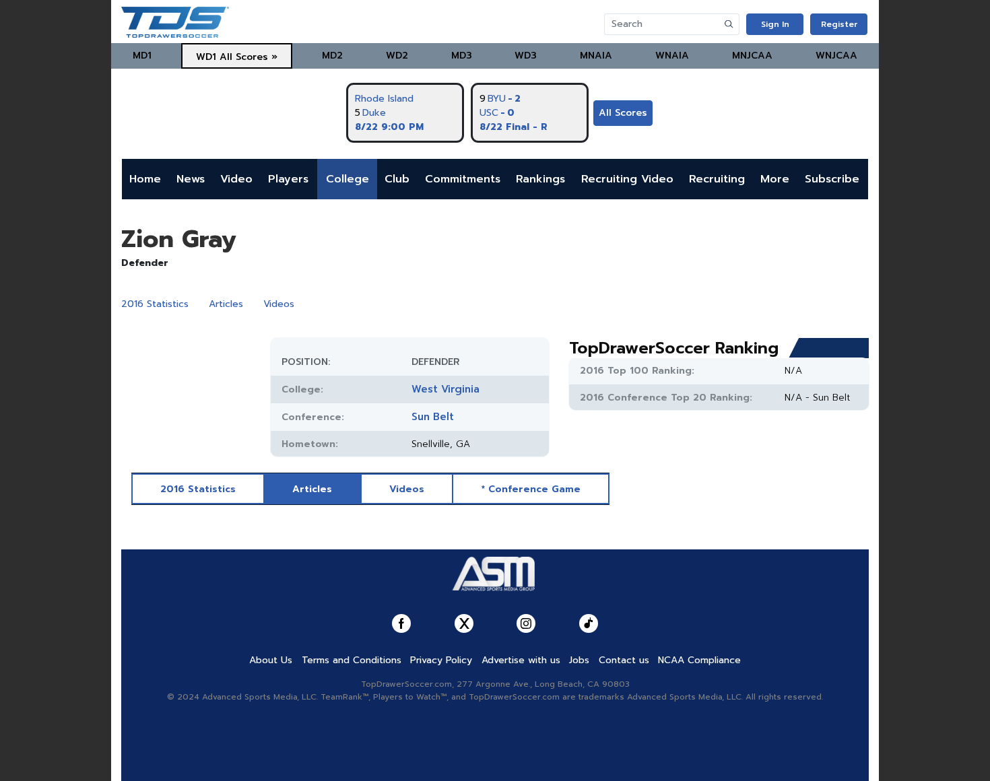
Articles (226, 304)
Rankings (540, 179)
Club (397, 179)
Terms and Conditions (351, 660)
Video (236, 179)
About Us (270, 660)
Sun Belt (432, 416)
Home (145, 179)
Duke (374, 113)
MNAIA (596, 55)
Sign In (775, 24)
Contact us (624, 660)
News (190, 179)
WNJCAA (836, 55)
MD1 (142, 55)
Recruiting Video (627, 179)
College (347, 179)
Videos (278, 304)
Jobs (579, 660)
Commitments (462, 179)
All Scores (623, 113)
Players (288, 179)
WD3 (526, 55)
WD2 (397, 55)
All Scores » (248, 57)
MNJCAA (752, 55)
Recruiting (717, 179)
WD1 (206, 57)
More (774, 179)
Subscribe (832, 179)
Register (839, 24)
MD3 (461, 55)
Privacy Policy (441, 660)
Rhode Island (384, 99)
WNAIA (672, 55)
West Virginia (445, 389)
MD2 (332, 55)
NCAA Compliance (699, 660)
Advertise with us (521, 660)
